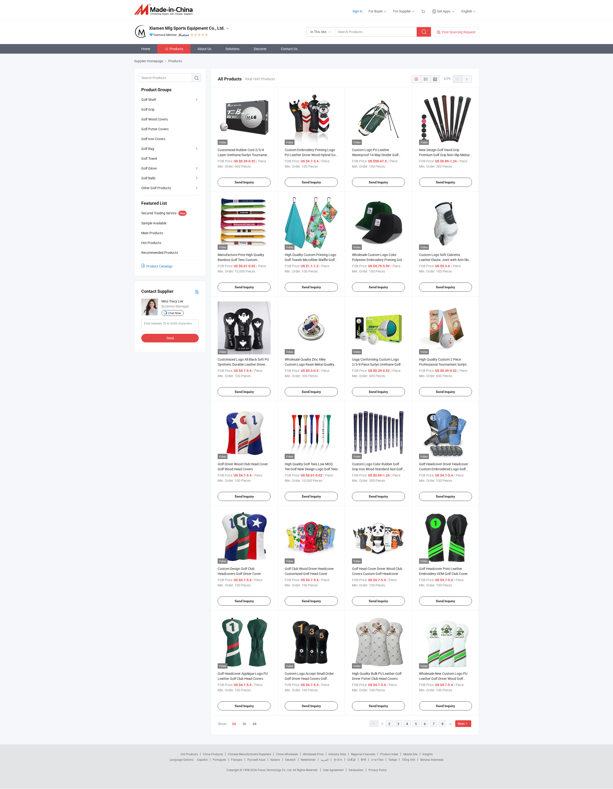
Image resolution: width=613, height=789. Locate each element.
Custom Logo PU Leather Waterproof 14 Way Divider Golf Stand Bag (375, 155)
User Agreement (333, 770)
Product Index (389, 754)
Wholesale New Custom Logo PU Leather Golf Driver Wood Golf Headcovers (443, 678)
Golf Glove (149, 168)
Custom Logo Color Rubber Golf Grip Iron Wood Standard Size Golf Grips (377, 469)
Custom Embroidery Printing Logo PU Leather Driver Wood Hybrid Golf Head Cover (311, 155)
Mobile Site (410, 754)
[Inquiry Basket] (423, 11)
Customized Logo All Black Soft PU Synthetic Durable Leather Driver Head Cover (243, 364)
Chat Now (174, 313)
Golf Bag (147, 148)
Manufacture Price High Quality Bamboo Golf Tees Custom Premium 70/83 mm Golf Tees (241, 259)
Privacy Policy (378, 770)
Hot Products (189, 754)
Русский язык (256, 759)
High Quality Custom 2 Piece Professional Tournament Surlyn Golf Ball (443, 364)
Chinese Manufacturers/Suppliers (249, 754)
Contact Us (289, 48)
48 (254, 723)
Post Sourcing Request (459, 32)
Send (170, 338)
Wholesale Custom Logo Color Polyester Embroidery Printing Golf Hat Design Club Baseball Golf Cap (377, 259)
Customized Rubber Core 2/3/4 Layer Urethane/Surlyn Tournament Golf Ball (244, 155)
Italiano (275, 759)
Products (176, 48)
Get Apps (443, 11)
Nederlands (308, 759)
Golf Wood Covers (154, 119)
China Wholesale (287, 754)
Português (219, 759)
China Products (213, 754)
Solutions (232, 48)
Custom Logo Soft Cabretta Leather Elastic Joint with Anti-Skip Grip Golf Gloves (445, 259)
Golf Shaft (148, 99)
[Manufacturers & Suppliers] (165, 9)
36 (244, 723)
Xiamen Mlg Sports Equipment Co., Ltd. (187, 28)
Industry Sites (337, 754)
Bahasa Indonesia (431, 759)
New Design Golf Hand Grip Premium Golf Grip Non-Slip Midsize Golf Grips (445, 155)
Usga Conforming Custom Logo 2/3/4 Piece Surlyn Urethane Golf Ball (376, 364)
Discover (260, 48)
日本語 (351, 759)
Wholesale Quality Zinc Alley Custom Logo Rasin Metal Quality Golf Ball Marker (309, 364)
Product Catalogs (159, 266)
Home (145, 48)
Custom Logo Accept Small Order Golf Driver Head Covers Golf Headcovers (309, 678)
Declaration (356, 770)
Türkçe (392, 759)
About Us (204, 48)
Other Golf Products (156, 188)
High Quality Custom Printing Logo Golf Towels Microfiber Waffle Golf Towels (310, 259)
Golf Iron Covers (153, 138)
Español (202, 759)
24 (234, 724)
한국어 (338, 759)
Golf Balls (148, 178)
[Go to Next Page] (466, 79)
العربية (325, 759)
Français (236, 759)
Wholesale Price (313, 754)
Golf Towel (149, 158)
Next (461, 723)
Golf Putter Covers (155, 129)
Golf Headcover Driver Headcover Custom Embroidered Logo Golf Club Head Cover (443, 469)
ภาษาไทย (377, 759)
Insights (427, 754)
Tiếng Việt (408, 759)
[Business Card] (197, 291)
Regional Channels (363, 754)
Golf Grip (147, 109)
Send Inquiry (244, 182)
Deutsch (290, 759)
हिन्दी (363, 759)
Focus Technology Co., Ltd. (275, 770)
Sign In (357, 11)
